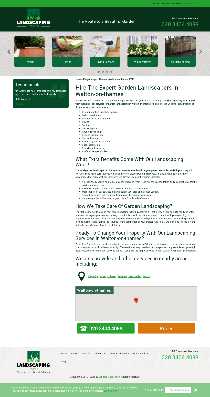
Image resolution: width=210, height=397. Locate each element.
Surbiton (122, 276)
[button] (136, 301)
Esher (103, 276)
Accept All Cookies (179, 389)
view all (17, 103)
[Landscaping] (33, 19)
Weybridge (93, 276)
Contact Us (190, 3)
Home (156, 3)
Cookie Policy (110, 390)
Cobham (111, 276)
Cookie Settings (155, 389)
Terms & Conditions (119, 353)
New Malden (134, 276)
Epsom (146, 276)
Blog (63, 361)
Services (85, 353)
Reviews (176, 3)
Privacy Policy (140, 353)
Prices (165, 3)
